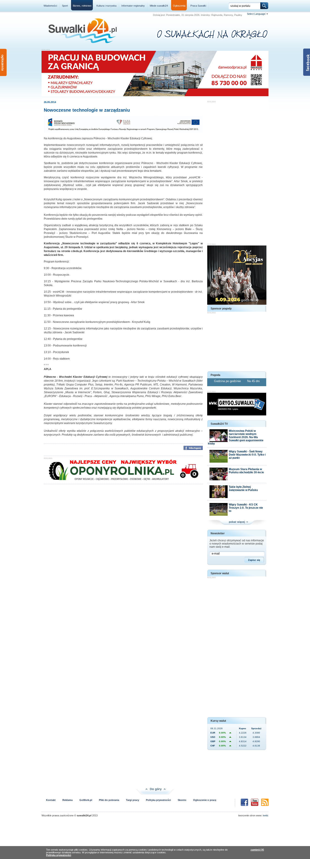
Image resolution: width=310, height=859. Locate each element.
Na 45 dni (253, 381)
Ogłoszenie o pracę (204, 800)
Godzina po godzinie (228, 381)
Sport (65, 5)
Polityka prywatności (158, 800)
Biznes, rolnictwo (82, 5)
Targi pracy (132, 800)
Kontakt (51, 800)
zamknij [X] (257, 849)
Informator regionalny (133, 5)
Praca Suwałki (198, 5)
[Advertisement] (236, 171)
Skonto (182, 800)
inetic (265, 815)
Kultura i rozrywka (106, 5)
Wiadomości (50, 5)
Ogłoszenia (179, 5)
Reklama (67, 800)
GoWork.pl (85, 800)
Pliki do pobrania (109, 800)
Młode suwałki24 (159, 5)
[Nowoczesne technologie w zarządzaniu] (123, 131)
